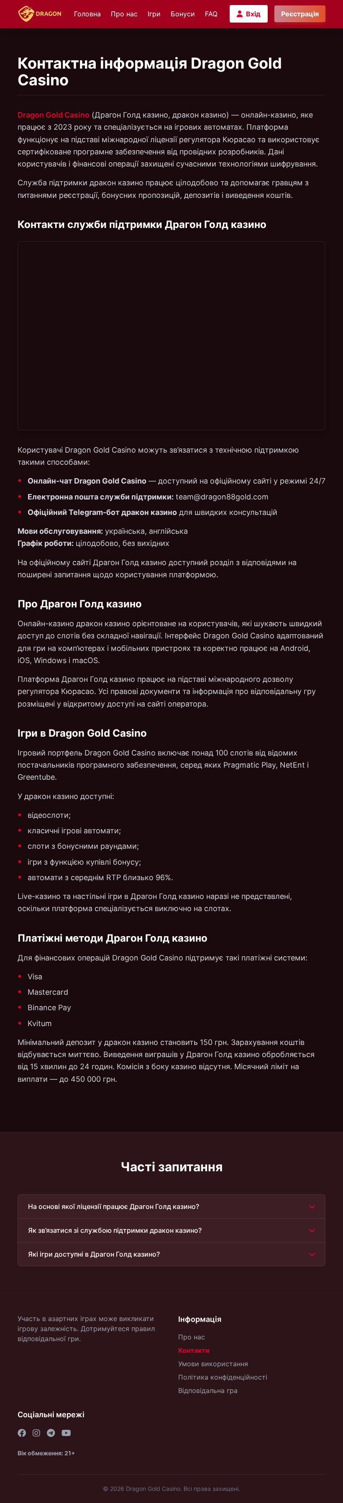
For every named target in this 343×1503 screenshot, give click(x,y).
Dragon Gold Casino (54, 114)
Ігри (154, 14)
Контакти (194, 1350)
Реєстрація (300, 14)
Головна (87, 14)
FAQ (211, 14)
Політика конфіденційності (222, 1377)
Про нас (124, 14)
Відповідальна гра (208, 1390)
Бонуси (183, 14)
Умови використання (213, 1364)
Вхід (253, 14)
